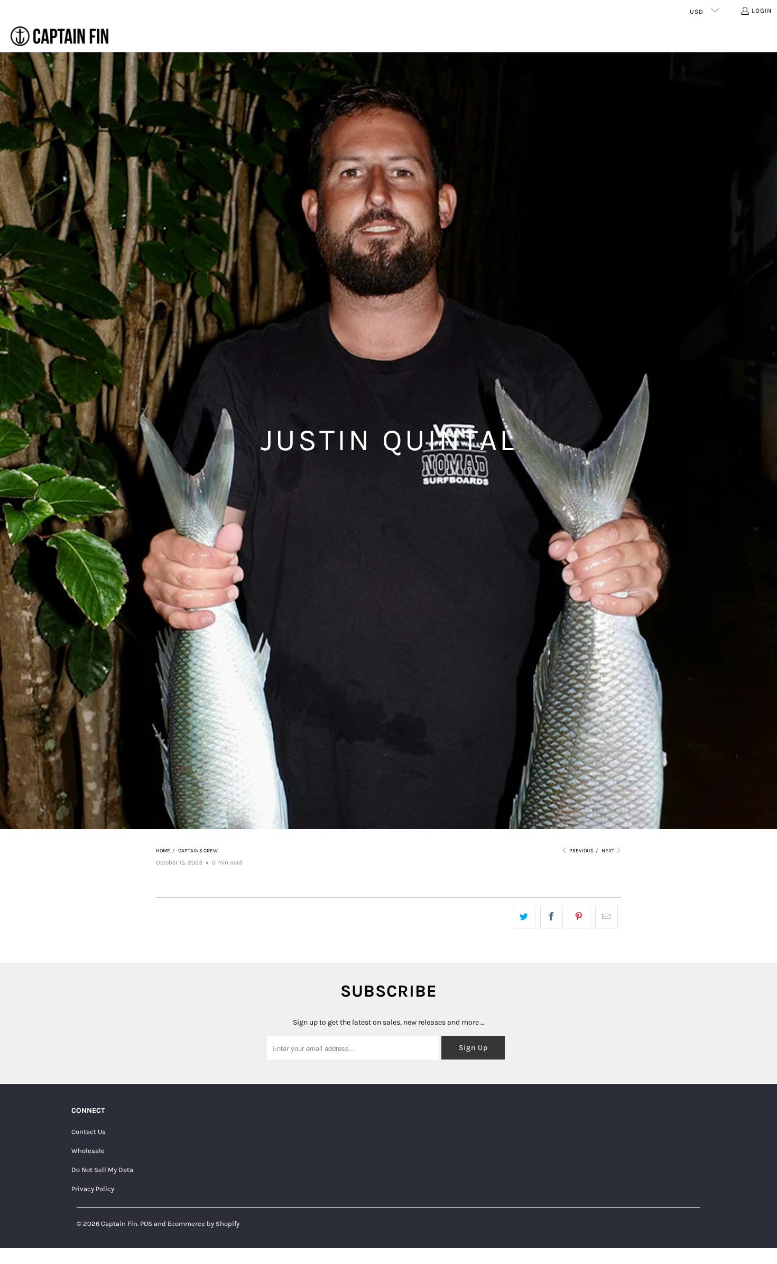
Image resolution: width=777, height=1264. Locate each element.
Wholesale (88, 1151)
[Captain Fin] (59, 36)
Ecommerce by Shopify (203, 1224)
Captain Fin (119, 1224)
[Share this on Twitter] (524, 917)
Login (762, 10)
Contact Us (88, 1132)
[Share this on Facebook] (551, 917)
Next (608, 851)
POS (146, 1224)
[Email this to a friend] (606, 917)
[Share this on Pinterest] (579, 917)
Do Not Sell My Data (102, 1170)
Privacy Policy (92, 1189)
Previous (581, 851)
